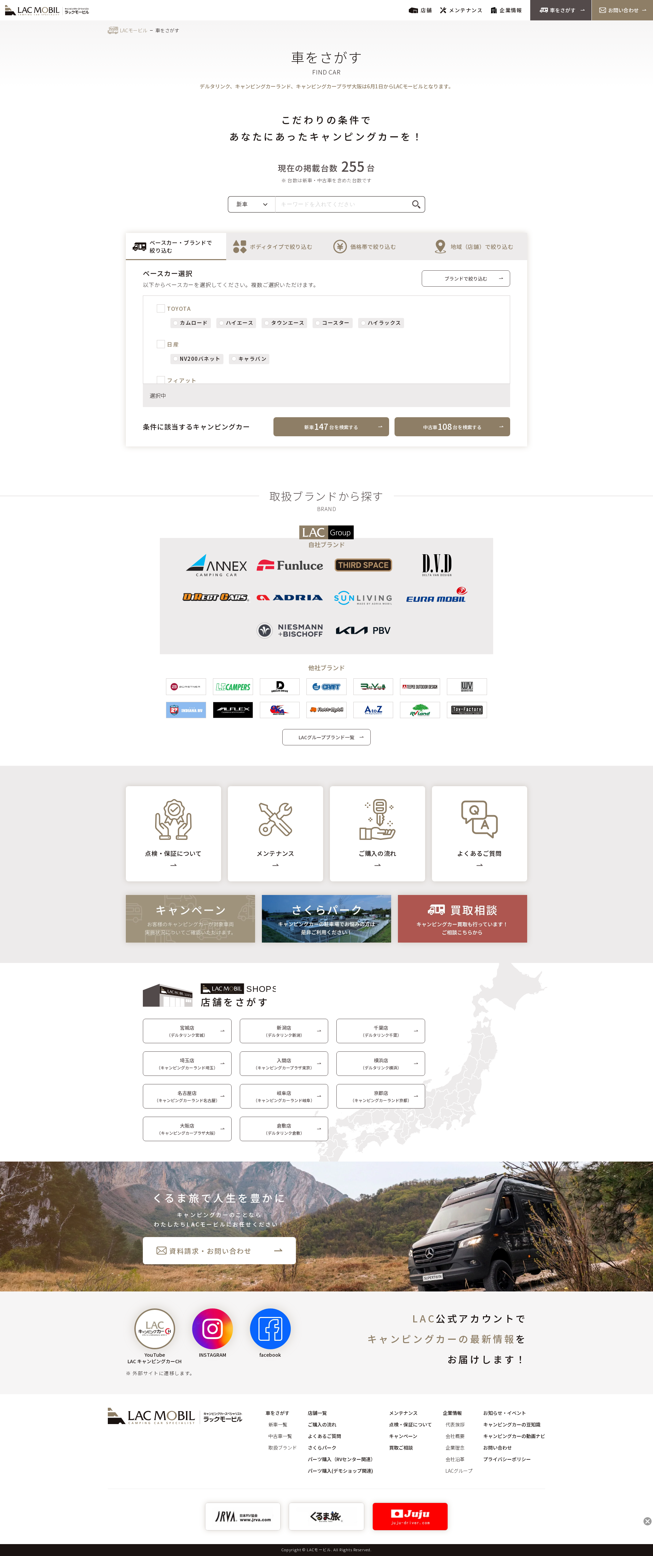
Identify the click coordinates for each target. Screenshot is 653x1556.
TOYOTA (179, 308)
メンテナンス (466, 10)
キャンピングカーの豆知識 (511, 1424)
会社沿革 (455, 1459)
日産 (173, 344)
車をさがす (562, 10)
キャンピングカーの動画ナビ (514, 1436)
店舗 (426, 10)
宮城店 (187, 1030)
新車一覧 (277, 1424)
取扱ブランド (282, 1447)
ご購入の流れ (322, 1424)
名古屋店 (187, 1096)
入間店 (283, 1063)
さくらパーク (322, 1447)
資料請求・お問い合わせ (210, 1251)
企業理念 (455, 1447)
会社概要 (455, 1436)
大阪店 (187, 1128)
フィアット (182, 380)
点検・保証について (410, 1424)
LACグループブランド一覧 (326, 737)
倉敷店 (284, 1128)
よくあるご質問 (324, 1436)
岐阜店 (284, 1096)
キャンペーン (403, 1436)
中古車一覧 (280, 1436)
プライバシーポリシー (507, 1459)
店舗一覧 (317, 1412)
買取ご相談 (401, 1447)
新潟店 (284, 1030)
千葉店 (381, 1030)
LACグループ (459, 1470)
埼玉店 (187, 1063)
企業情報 (511, 10)
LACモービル (133, 30)
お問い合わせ (623, 10)
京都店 (381, 1096)
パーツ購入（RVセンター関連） (341, 1459)
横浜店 (381, 1063)
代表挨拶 (455, 1424)
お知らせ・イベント (504, 1412)
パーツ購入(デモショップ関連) (340, 1470)
